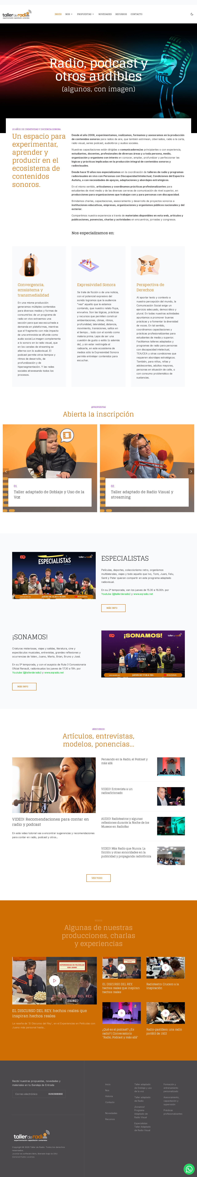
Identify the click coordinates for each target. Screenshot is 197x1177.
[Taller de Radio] (23, 14)
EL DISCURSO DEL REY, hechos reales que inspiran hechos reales (49, 1013)
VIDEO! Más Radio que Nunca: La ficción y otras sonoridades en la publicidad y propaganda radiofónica (126, 852)
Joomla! (16, 1153)
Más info (112, 608)
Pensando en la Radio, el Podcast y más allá (124, 761)
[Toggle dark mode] (192, 14)
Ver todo (97, 878)
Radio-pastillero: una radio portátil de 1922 (164, 1031)
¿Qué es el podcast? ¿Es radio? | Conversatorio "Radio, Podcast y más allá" (120, 1033)
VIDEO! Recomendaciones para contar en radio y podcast (50, 822)
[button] (69, 14)
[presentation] (6, 471)
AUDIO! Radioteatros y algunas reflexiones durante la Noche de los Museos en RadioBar (125, 823)
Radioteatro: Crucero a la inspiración (162, 986)
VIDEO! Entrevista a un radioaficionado (117, 791)
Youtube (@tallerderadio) (116, 594)
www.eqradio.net (143, 594)
